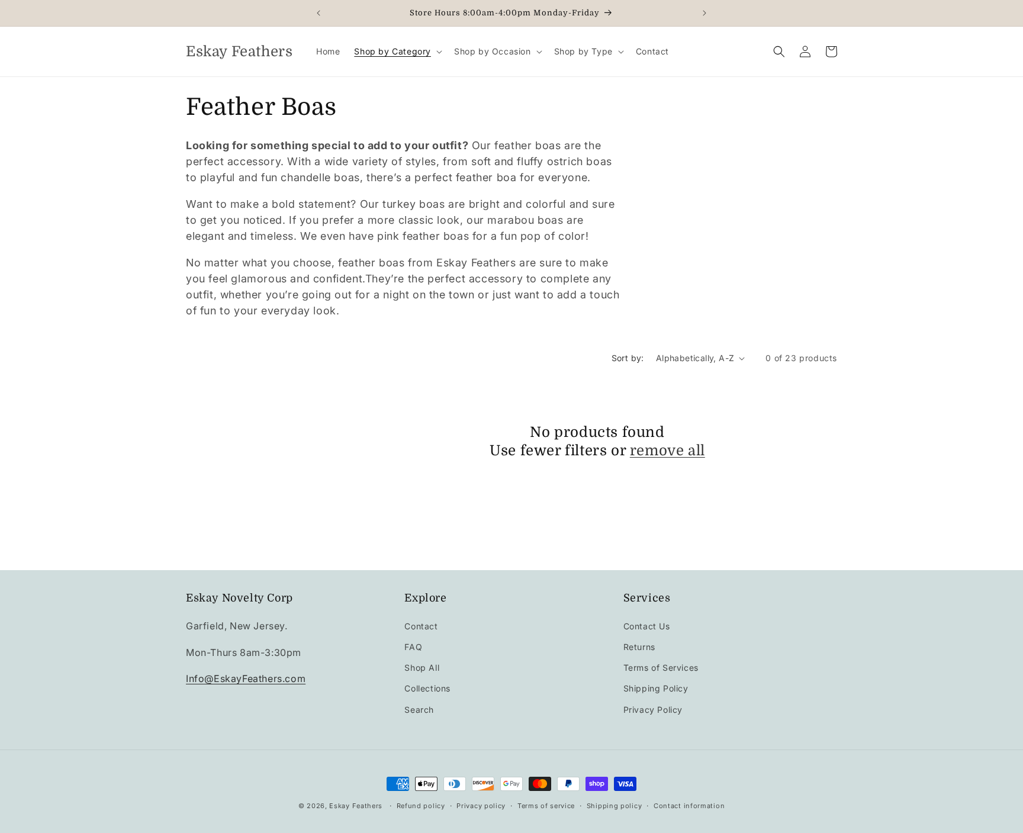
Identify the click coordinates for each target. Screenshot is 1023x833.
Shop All (421, 667)
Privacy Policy (653, 710)
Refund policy (421, 806)
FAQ (413, 647)
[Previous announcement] (318, 13)
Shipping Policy (656, 688)
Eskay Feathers (355, 806)
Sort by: (628, 358)
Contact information (689, 806)
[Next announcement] (704, 13)
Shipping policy (614, 806)
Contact (420, 626)
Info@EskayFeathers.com (245, 678)
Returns (639, 647)
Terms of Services (661, 667)
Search (419, 710)
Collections (427, 688)
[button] (397, 51)
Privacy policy (481, 806)
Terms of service (546, 806)
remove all (667, 450)
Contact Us (646, 626)
